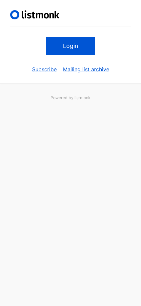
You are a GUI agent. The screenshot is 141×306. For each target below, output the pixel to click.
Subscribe (44, 69)
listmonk (82, 97)
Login (70, 45)
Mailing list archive (86, 69)
